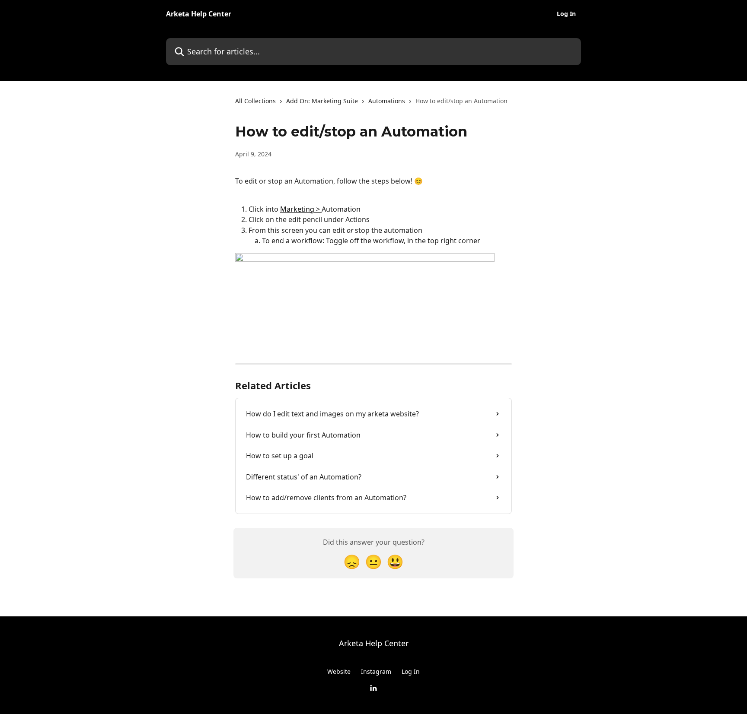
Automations (386, 101)
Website (339, 671)
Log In (566, 14)
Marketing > (301, 209)
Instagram (376, 671)
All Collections (255, 101)
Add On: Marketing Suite (322, 101)
